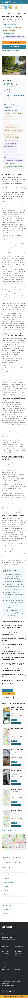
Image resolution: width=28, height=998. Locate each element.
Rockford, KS (6, 894)
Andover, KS (6, 898)
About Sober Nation (6, 969)
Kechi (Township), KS (8, 882)
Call (15, 719)
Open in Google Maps (14, 851)
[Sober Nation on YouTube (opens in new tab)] (10, 991)
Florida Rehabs (5, 953)
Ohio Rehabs (5, 958)
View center (15, 723)
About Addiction (19, 946)
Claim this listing (7, 690)
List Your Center (19, 964)
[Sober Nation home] (9, 7)
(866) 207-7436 (7, 937)
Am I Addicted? (18, 948)
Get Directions (15, 42)
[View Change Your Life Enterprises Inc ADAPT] (6, 715)
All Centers (4, 13)
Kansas (10, 13)
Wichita (14, 13)
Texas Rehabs (5, 951)
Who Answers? (24, 2)
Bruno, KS (5, 902)
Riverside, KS (6, 874)
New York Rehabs (6, 955)
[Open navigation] (25, 7)
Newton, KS (6, 913)
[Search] (21, 7)
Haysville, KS (6, 871)
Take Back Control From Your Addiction (13, 996)
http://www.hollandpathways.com (15, 96)
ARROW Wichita (16, 770)
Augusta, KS (6, 909)
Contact (4, 971)
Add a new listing (7, 697)
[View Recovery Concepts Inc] (6, 757)
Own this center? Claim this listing (10, 50)
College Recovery (6, 967)
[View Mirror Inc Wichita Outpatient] (6, 797)
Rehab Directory (6, 946)
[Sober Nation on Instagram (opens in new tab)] (6, 991)
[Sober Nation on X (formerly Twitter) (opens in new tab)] (13, 991)
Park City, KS (6, 878)
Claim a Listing (18, 967)
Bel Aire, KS (5, 886)
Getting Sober (18, 951)
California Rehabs (6, 948)
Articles (17, 955)
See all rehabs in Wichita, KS (9, 830)
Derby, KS (5, 890)
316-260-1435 (15, 46)
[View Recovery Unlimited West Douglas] (6, 736)
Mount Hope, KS (7, 905)
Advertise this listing (8, 693)
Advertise (17, 969)
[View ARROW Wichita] (6, 777)
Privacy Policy (5, 974)
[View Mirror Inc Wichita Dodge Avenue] (6, 818)
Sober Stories (5, 964)
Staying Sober (18, 953)
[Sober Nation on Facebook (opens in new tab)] (3, 991)
